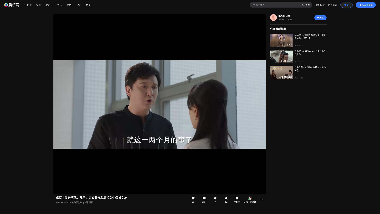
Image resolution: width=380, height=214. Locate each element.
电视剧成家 (284, 16)
